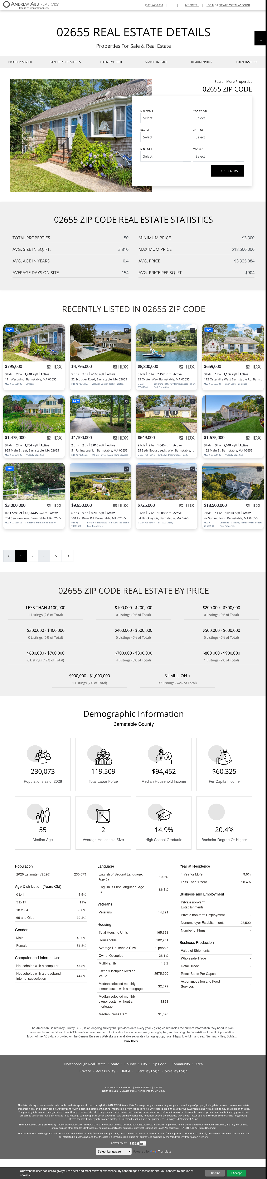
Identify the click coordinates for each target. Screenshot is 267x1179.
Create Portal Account (234, 5)
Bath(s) (198, 129)
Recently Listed (111, 62)
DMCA (125, 1071)
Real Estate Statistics (65, 62)
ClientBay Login (148, 1071)
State (115, 1064)
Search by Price (156, 62)
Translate (164, 1151)
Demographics (201, 62)
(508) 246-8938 (154, 5)
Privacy (85, 1071)
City (144, 1064)
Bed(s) (144, 129)
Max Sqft (199, 149)
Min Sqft (146, 149)
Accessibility (105, 1071)
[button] (260, 38)
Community (181, 1064)
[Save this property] (60, 330)
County (130, 1064)
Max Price (200, 110)
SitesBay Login (176, 1071)
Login (210, 5)
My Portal (192, 5)
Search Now (227, 171)
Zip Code (159, 1064)
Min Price (146, 110)
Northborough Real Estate (85, 1064)
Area (199, 1064)
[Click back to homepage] (29, 4)
